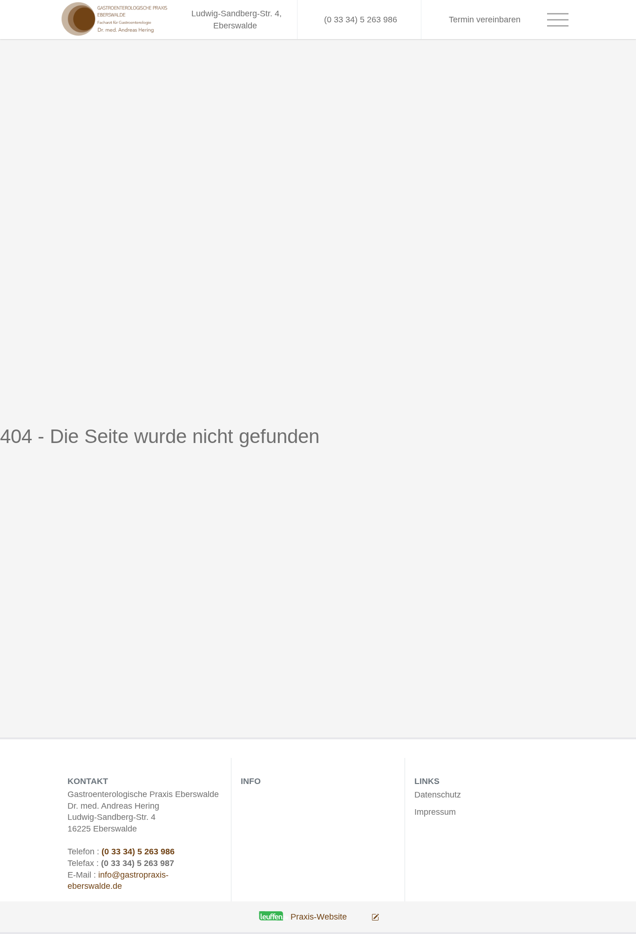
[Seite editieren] (364, 916)
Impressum (435, 812)
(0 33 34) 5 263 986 (138, 851)
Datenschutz (437, 794)
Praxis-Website (319, 916)
